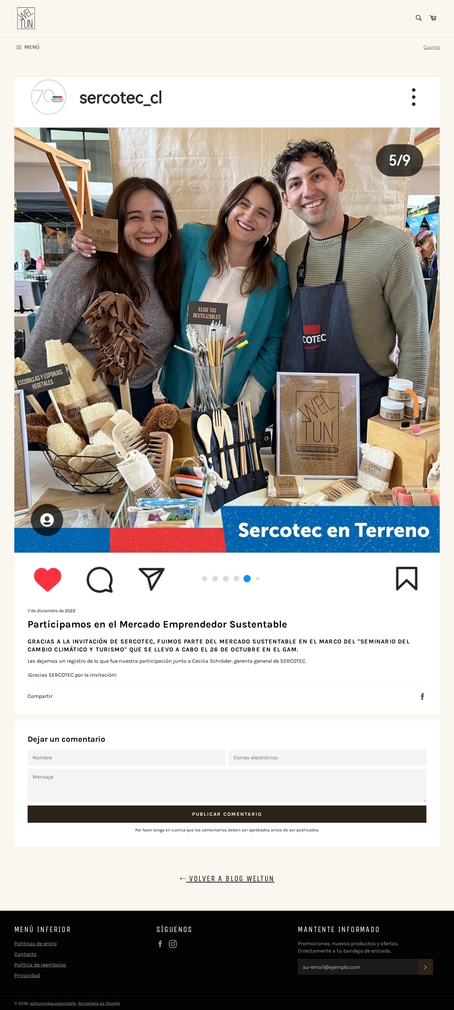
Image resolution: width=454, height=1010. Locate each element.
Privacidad (27, 975)
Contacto (25, 954)
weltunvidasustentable (53, 1003)
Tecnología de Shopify (99, 1003)
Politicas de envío (35, 943)
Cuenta (431, 47)
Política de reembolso (40, 965)
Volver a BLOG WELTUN (230, 878)
